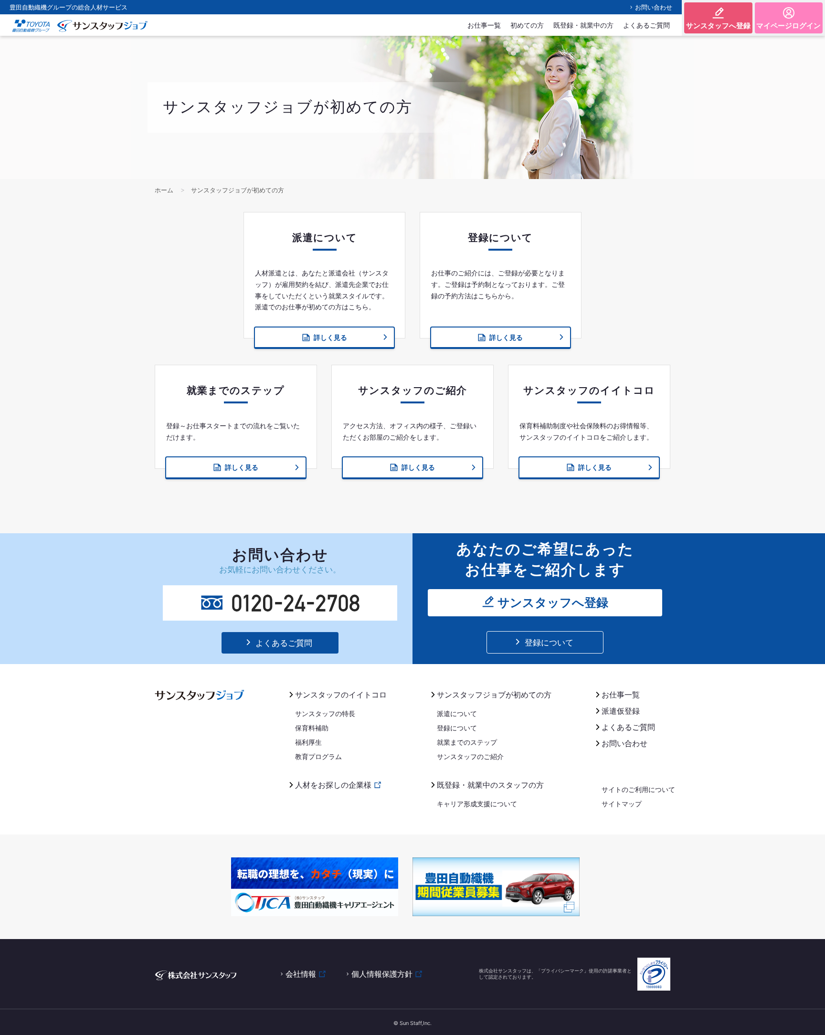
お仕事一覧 (484, 25)
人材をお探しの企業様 (333, 785)
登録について (549, 642)
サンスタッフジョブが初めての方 (494, 694)
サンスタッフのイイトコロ (341, 694)
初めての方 (527, 25)
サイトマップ (622, 804)
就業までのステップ (467, 742)
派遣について (457, 713)
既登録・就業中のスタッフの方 (490, 785)
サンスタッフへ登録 (718, 25)
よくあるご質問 (646, 25)
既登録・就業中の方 (583, 25)
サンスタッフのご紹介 (470, 756)
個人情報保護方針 (381, 974)
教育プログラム (318, 756)
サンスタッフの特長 (325, 713)
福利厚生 (308, 742)
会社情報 (301, 974)
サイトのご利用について (638, 789)
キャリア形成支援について (477, 804)
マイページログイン (788, 25)
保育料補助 (311, 728)
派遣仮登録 (621, 711)
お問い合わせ (653, 7)
